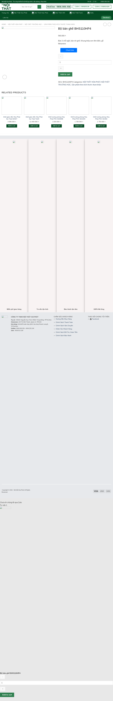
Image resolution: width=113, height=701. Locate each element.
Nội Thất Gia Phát (20, 13)
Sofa (92, 13)
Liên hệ (5, 17)
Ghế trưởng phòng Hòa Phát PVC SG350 (101, 118)
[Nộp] (39, 7)
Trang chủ (5, 13)
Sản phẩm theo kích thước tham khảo (59, 24)
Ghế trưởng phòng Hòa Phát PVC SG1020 (79, 118)
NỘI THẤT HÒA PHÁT (15, 24)
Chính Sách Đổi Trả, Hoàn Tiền (66, 332)
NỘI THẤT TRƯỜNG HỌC (33, 24)
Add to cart (65, 74)
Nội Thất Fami (77, 13)
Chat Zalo (70, 50)
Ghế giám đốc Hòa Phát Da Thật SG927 (11, 118)
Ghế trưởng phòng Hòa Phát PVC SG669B (56, 118)
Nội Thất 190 (60, 13)
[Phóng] (4, 77)
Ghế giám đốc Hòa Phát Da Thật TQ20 (34, 118)
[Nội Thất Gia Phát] (9, 6)
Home (4, 24)
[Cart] (107, 13)
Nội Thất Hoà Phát (41, 13)
